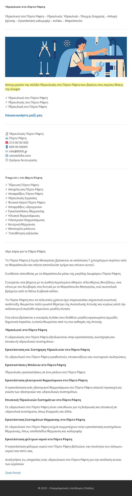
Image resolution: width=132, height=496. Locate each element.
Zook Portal (13, 473)
